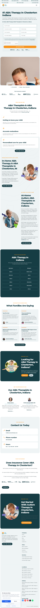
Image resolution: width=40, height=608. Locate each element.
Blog (23, 538)
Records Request (25, 548)
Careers (23, 539)
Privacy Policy (32, 39)
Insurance (23, 550)
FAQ (31, 375)
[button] (36, 5)
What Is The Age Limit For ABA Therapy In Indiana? (29, 589)
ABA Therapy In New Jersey (27, 575)
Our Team (24, 536)
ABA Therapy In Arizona (26, 570)
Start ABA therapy (20, 150)
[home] (4, 5)
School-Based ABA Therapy (27, 556)
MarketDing (36, 606)
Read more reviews (20, 344)
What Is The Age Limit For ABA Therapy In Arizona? (29, 592)
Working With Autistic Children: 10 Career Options (29, 583)
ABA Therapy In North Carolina (27, 568)
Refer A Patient (25, 546)
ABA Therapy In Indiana (26, 572)
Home (23, 534)
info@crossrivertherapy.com (11, 432)
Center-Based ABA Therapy (27, 558)
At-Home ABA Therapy (26, 560)
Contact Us (5, 487)
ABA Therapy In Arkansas (26, 577)
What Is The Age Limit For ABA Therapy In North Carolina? (29, 586)
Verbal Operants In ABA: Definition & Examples (28, 595)
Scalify (32, 606)
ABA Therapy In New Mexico (27, 574)
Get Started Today (26, 522)
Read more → (10, 411)
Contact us (24, 375)
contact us (23, 239)
